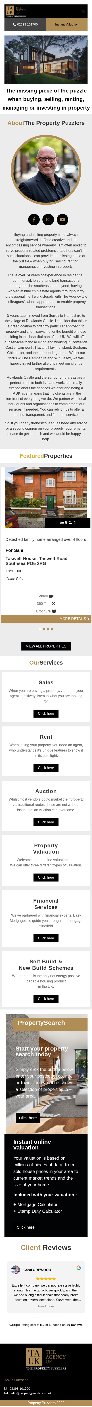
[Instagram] (48, 219)
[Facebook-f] (34, 219)
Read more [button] (46, 1306)
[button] (83, 11)
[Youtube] (62, 219)
